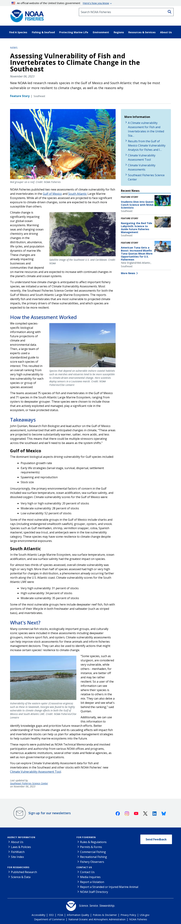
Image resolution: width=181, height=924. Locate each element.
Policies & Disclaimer (105, 915)
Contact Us (84, 867)
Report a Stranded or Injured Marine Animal (109, 887)
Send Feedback (156, 839)
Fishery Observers (92, 862)
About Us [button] (166, 32)
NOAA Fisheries (138, 919)
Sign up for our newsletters (49, 813)
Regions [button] (119, 32)
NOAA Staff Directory (94, 892)
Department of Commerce (49, 919)
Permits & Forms (91, 847)
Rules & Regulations (93, 842)
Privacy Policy (128, 915)
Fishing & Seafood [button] (43, 32)
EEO (51, 915)
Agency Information (21, 837)
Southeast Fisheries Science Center (29, 783)
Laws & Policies (21, 847)
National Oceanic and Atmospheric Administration (96, 919)
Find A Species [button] (18, 32)
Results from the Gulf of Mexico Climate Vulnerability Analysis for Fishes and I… (146, 145)
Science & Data (20, 877)
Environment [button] (101, 32)
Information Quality (78, 915)
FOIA (60, 915)
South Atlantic (77, 194)
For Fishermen (86, 837)
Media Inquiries (90, 877)
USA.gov (144, 915)
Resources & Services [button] (142, 32)
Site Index (17, 857)
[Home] (26, 15)
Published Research (24, 872)
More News (128, 273)
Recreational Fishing (93, 857)
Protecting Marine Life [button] (73, 32)
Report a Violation (92, 882)
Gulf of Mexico (52, 194)
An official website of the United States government (63, 3)
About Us (17, 842)
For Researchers (18, 867)
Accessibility (38, 915)
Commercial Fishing (93, 852)
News (13, 47)
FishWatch (18, 852)
